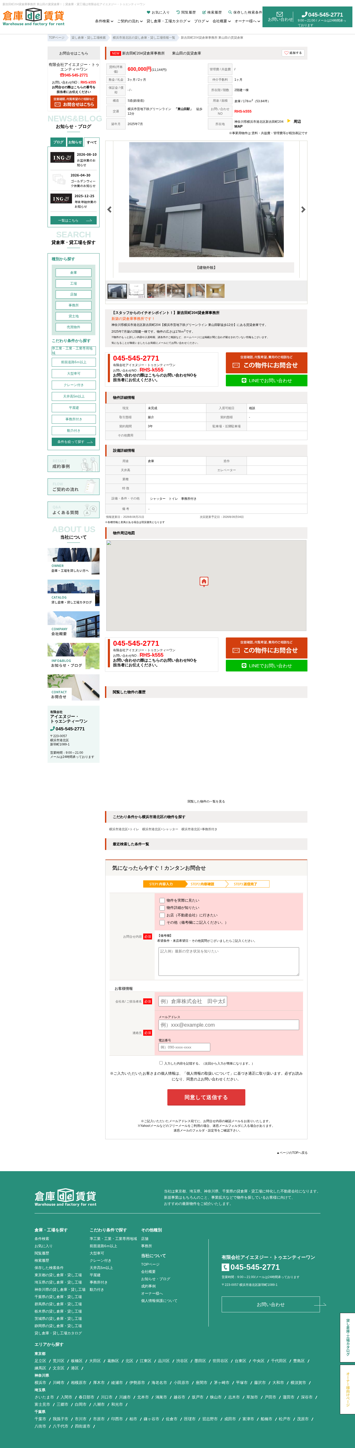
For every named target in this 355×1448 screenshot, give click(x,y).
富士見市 (42, 1404)
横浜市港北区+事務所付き (199, 829)
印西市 (117, 1419)
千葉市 (40, 1419)
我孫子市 (60, 1419)
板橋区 (77, 1360)
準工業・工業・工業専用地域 (72, 350)
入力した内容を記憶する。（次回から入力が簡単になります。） (209, 1063)
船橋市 (266, 1419)
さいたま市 (44, 1397)
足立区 (40, 1360)
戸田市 (270, 1397)
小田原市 (181, 1382)
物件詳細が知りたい (182, 907)
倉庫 (73, 272)
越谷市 (179, 1397)
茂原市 (303, 1419)
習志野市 (210, 1419)
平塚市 (242, 1382)
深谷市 (307, 1397)
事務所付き (73, 419)
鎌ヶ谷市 (151, 1419)
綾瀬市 (117, 1382)
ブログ (199, 21)
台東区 (240, 1360)
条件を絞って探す (70, 442)
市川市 (81, 1419)
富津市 (248, 1419)
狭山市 (216, 1397)
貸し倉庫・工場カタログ (167, 21)
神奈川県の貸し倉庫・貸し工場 (60, 1289)
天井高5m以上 (74, 396)
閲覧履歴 (188, 12)
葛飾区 (113, 1360)
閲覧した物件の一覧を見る (206, 801)
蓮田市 (288, 1397)
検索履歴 (214, 12)
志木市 (234, 1397)
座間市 (201, 1382)
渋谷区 (182, 1360)
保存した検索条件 (247, 12)
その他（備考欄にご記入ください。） (197, 922)
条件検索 (102, 21)
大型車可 (74, 373)
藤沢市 (260, 1382)
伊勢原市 (137, 1382)
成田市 (230, 1419)
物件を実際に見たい (182, 900)
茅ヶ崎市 (221, 1382)
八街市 (40, 1426)
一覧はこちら (68, 220)
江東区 (146, 1360)
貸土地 (74, 316)
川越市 (125, 1397)
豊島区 (299, 1360)
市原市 (99, 1419)
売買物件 (73, 327)
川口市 (107, 1397)
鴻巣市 (161, 1397)
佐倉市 (172, 1419)
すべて (92, 142)
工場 (73, 283)
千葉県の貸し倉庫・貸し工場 (58, 1297)
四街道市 (82, 1426)
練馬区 (40, 1368)
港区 (75, 1368)
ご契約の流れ (128, 21)
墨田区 (200, 1360)
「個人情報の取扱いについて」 (208, 1073)
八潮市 (99, 1404)
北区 (129, 1360)
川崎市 (58, 1382)
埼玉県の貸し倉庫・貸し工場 (58, 1282)
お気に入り (161, 12)
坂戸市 (197, 1397)
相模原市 (79, 1382)
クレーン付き (74, 385)
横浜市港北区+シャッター (160, 829)
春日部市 (86, 1397)
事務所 (74, 305)
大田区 (95, 1360)
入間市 (66, 1397)
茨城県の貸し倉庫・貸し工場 (58, 1318)
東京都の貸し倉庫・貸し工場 (58, 1275)
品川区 (164, 1360)
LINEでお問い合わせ (270, 380)
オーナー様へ (246, 21)
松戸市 (285, 1419)
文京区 (58, 1368)
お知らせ (75, 142)
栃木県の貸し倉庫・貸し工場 (58, 1311)
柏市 (133, 1419)
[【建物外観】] (206, 256)
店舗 (73, 294)
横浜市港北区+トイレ (124, 829)
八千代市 (60, 1426)
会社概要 (220, 21)
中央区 (259, 1360)
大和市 (278, 1382)
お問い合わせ (280, 19)
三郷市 (62, 1404)
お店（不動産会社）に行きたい (192, 915)
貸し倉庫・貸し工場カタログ (58, 1333)
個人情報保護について (159, 1301)
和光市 (117, 1404)
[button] (204, 583)
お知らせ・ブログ (155, 1279)
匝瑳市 (190, 1419)
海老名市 (159, 1382)
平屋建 (74, 408)
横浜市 (40, 1382)
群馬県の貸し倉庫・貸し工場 (58, 1304)
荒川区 (58, 1360)
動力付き (74, 431)
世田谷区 (220, 1360)
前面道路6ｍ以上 (74, 362)
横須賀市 (298, 1382)
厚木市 (99, 1382)
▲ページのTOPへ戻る (292, 1153)
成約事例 (148, 1286)
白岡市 (81, 1404)
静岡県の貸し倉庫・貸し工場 (58, 1326)
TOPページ (150, 1264)
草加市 (252, 1397)
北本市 (143, 1397)
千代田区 (279, 1360)
